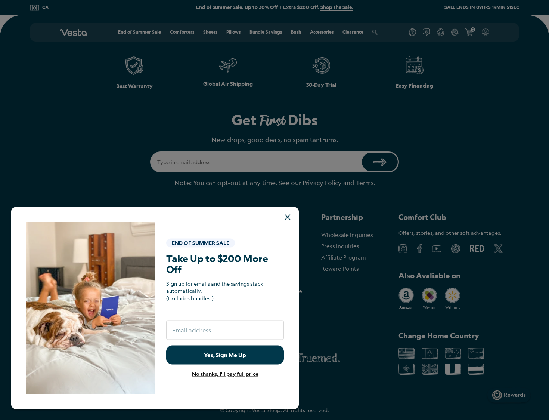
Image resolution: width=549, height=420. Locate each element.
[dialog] (274, 210)
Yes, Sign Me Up (225, 354)
